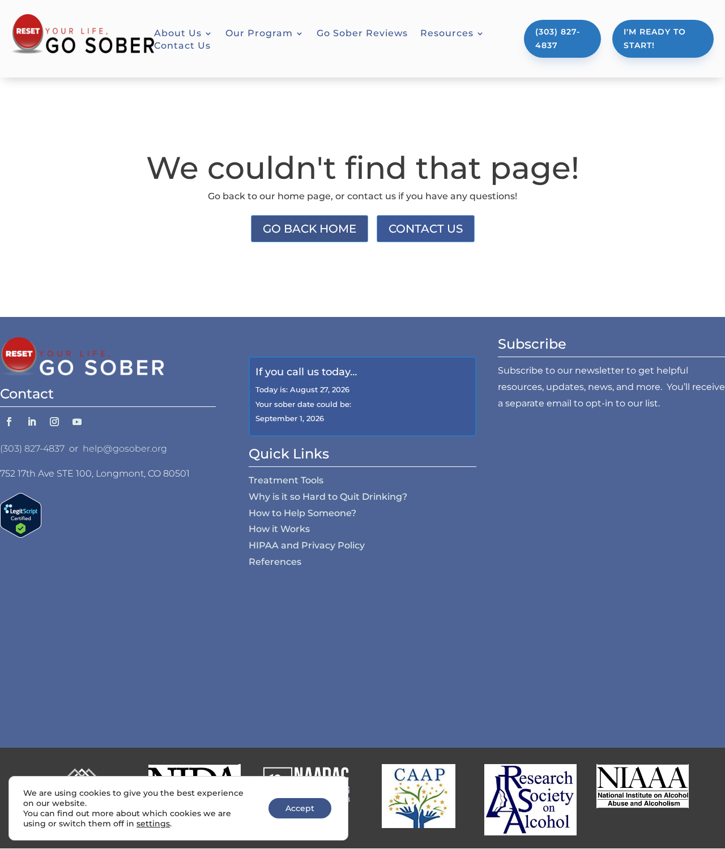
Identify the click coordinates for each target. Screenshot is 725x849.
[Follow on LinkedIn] (32, 422)
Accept (299, 808)
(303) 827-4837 (557, 38)
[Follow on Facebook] (9, 422)
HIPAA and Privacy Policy (307, 545)
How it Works (279, 529)
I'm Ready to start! (655, 38)
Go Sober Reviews (362, 33)
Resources (447, 33)
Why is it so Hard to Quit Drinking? (328, 496)
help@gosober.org (125, 448)
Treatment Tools (286, 480)
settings (153, 823)
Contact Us (182, 46)
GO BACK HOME (309, 228)
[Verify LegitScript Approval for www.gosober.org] (20, 534)
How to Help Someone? (302, 513)
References (275, 561)
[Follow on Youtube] (77, 422)
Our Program (259, 33)
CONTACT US (426, 228)
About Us (178, 33)
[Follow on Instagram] (54, 422)
